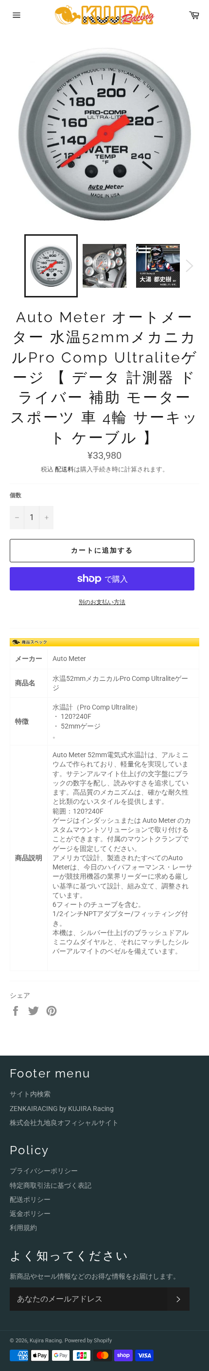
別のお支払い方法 (102, 602)
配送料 (64, 469)
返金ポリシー (30, 1213)
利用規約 (23, 1228)
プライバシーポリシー (44, 1171)
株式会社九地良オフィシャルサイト (64, 1123)
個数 (15, 495)
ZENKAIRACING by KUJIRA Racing (62, 1108)
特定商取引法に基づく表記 (50, 1185)
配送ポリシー (30, 1199)
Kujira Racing (46, 1340)
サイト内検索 (30, 1094)
